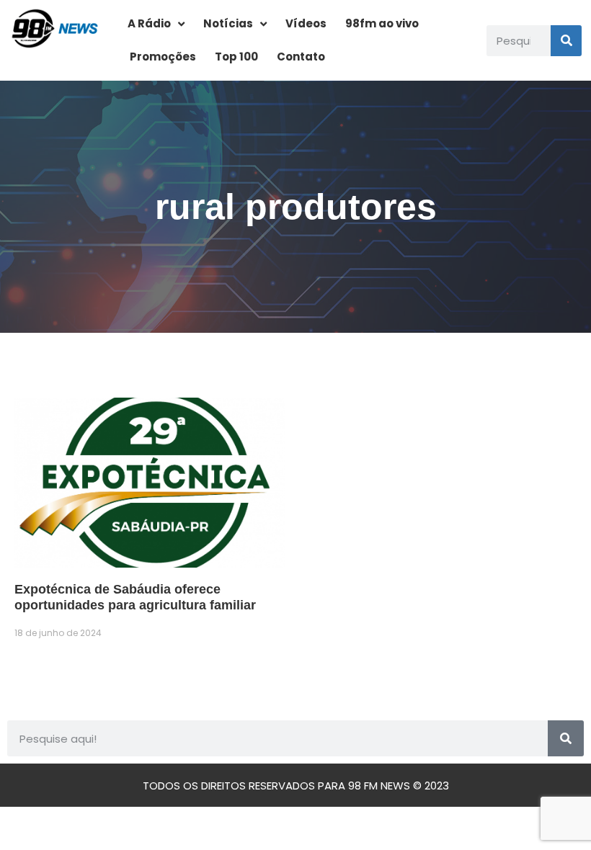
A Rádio (149, 23)
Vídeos (305, 23)
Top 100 (236, 56)
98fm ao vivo (382, 23)
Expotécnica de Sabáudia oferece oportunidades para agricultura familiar (135, 597)
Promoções (163, 56)
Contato (301, 56)
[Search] (566, 40)
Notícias (228, 23)
